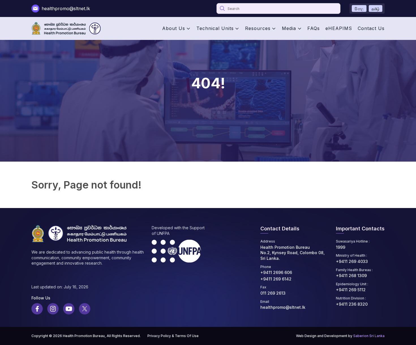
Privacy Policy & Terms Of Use (173, 336)
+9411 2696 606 (276, 272)
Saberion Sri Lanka (369, 336)
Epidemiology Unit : (352, 284)
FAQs (313, 28)
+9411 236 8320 (352, 304)
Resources (258, 28)
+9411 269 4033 (352, 261)
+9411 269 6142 (275, 279)
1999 (340, 247)
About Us (173, 28)
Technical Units (215, 28)
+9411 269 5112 (351, 289)
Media (289, 28)
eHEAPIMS (338, 28)
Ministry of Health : (351, 255)
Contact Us (371, 28)
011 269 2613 (273, 293)
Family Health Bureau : (354, 270)
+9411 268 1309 (351, 275)
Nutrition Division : (351, 298)
